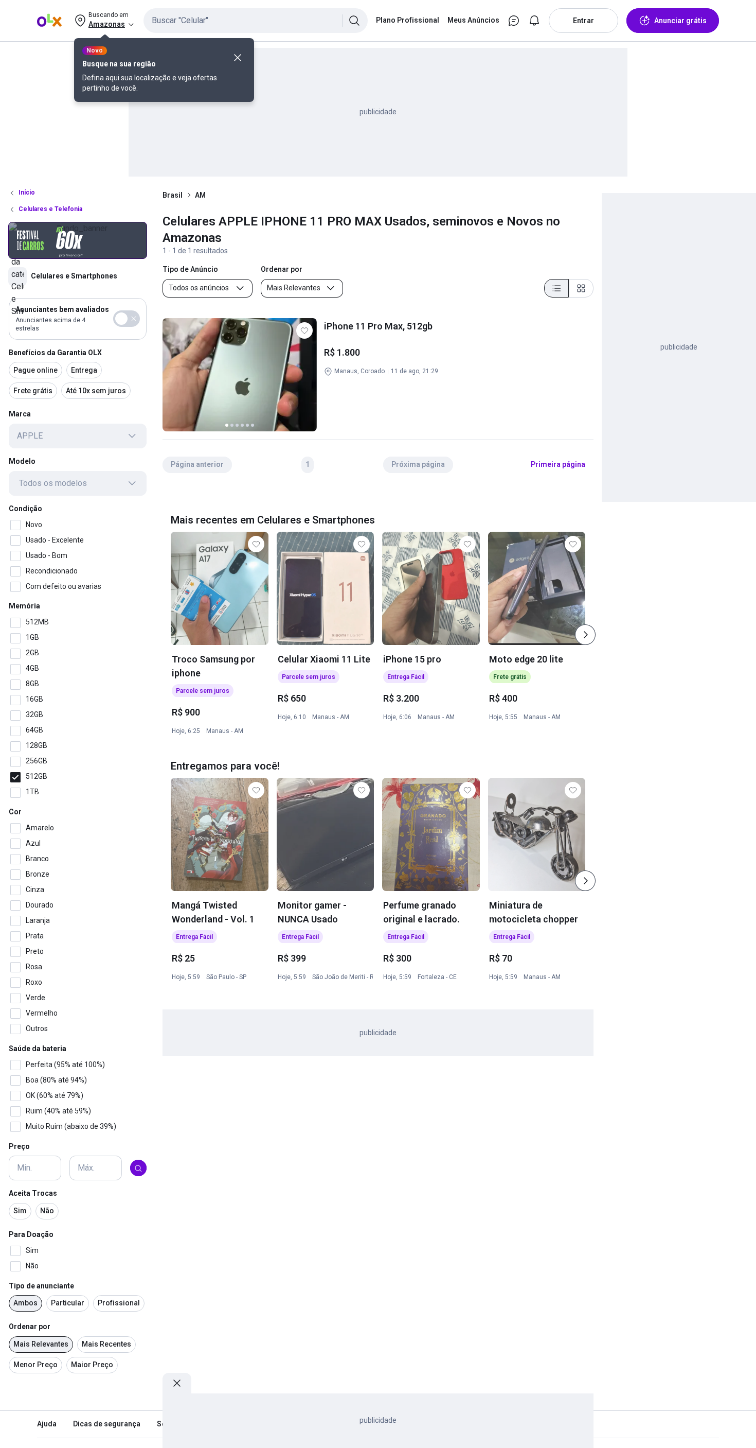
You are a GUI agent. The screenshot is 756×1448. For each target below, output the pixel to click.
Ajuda (47, 1424)
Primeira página (558, 464)
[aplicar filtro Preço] (138, 1168)
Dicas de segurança (106, 1424)
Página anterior (197, 464)
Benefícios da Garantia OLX (55, 352)
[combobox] (255, 20)
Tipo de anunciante (41, 1286)
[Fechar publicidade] (177, 1383)
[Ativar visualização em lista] (556, 288)
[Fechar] (237, 57)
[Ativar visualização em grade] (581, 288)
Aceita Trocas (33, 1194)
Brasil (173, 195)
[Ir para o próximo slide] (585, 634)
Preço (19, 1146)
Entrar (583, 20)
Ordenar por (29, 1327)
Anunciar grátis (680, 20)
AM (200, 195)
